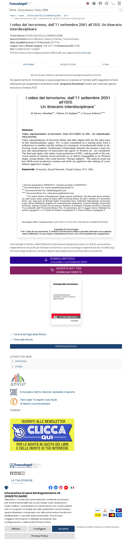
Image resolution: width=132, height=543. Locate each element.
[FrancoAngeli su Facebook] (11, 474)
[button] (87, 3)
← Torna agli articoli (21, 339)
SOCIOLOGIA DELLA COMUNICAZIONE (44, 16)
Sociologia (20, 361)
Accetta (63, 528)
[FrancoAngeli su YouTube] (23, 474)
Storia (18, 367)
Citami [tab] (105, 64)
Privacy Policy (39, 536)
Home (12, 16)
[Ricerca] (120, 10)
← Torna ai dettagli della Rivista (28, 334)
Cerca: (12, 9)
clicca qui (86, 52)
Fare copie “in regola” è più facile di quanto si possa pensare (38, 401)
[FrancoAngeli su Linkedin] (15, 474)
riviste (21, 16)
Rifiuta (16, 528)
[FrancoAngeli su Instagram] (19, 474)
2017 (66, 16)
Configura (39, 528)
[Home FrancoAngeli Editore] (21, 4)
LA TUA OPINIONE (22, 480)
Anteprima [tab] (28, 64)
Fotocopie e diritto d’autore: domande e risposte (47, 392)
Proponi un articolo (66, 346)
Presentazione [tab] (68, 64)
